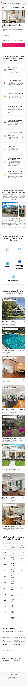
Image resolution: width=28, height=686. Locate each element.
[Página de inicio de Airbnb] (3, 7)
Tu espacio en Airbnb (18, 7)
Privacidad (10, 679)
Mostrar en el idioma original (18, 3)
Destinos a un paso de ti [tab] (7, 631)
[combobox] (13, 35)
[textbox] (7, 40)
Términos (16, 679)
